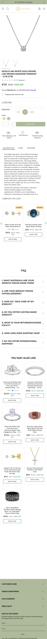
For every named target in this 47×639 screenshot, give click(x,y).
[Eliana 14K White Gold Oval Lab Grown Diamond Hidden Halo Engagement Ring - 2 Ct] (12, 415)
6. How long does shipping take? (21, 333)
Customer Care (9, 584)
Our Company (8, 599)
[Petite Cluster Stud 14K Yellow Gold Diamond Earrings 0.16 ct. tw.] (13, 213)
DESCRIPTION (8, 148)
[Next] (44, 2)
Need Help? (7, 606)
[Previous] (3, 2)
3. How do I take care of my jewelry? (18, 302)
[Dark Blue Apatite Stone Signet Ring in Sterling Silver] (34, 213)
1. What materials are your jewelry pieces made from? (18, 281)
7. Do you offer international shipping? (19, 342)
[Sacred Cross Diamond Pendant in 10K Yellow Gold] (34, 456)
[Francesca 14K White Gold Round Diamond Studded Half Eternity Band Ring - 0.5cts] (34, 370)
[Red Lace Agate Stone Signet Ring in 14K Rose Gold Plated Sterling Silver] (34, 415)
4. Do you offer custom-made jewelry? (19, 313)
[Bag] (44, 8)
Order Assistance (10, 591)
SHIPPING (31, 148)
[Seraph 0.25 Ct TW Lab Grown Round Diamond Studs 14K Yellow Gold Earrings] (12, 456)
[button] (4, 118)
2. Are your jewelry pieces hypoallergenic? (17, 292)
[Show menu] (3, 8)
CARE (20, 148)
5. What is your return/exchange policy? (21, 324)
